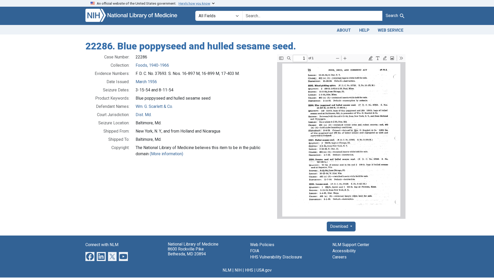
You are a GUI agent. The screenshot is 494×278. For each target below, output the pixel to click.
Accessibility (344, 250)
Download (339, 226)
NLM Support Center (350, 244)
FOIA (254, 250)
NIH (238, 270)
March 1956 (146, 81)
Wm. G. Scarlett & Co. (154, 106)
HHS (249, 270)
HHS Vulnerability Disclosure (276, 257)
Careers (339, 257)
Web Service (390, 30)
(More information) (166, 153)
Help (364, 30)
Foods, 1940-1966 (152, 65)
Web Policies (262, 244)
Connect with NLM (101, 244)
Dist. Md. (144, 114)
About (344, 30)
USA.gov (264, 270)
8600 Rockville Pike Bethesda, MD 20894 (187, 251)
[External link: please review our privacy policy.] (89, 256)
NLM (227, 270)
